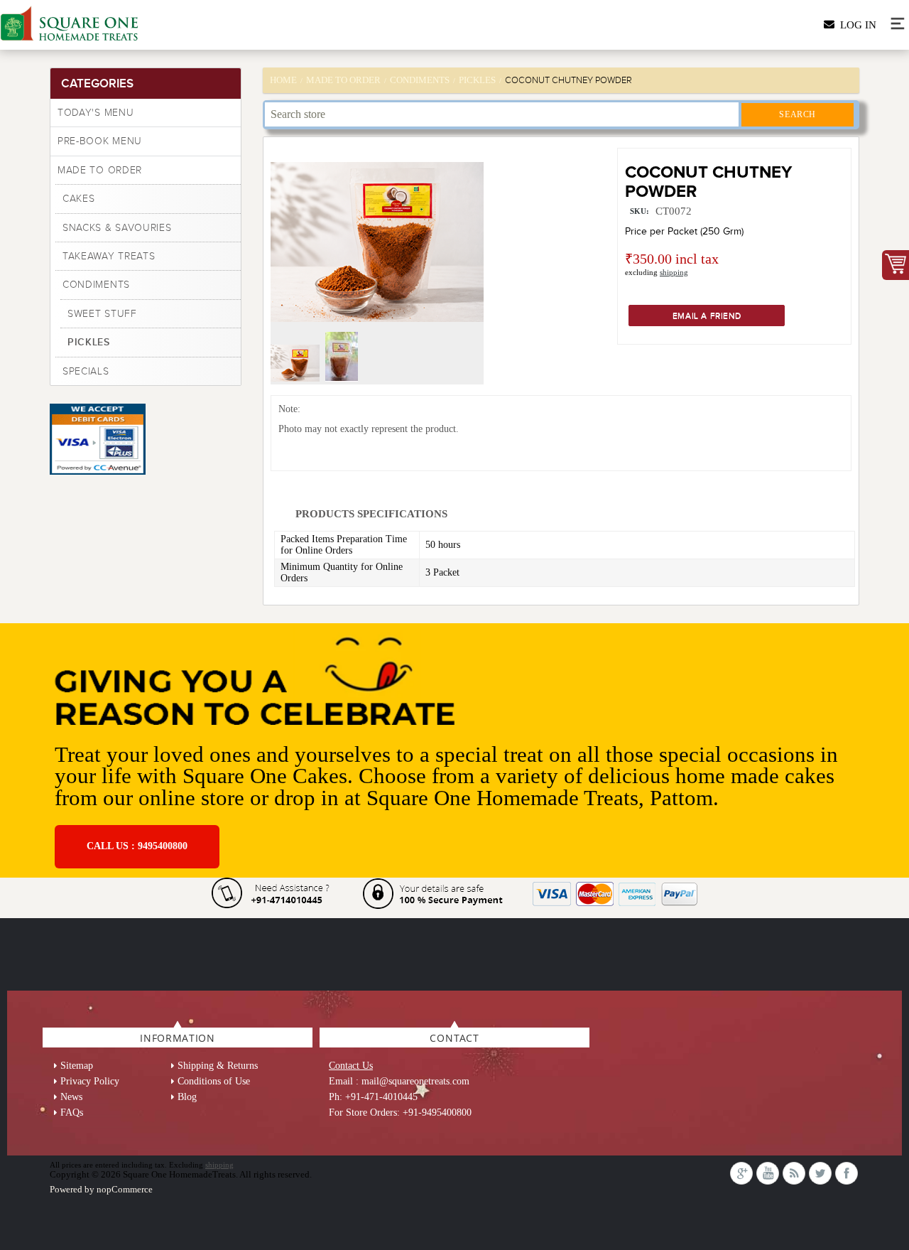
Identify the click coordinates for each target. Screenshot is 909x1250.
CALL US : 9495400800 (137, 846)
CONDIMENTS (96, 284)
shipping (674, 272)
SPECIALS (85, 371)
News (71, 1097)
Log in (855, 25)
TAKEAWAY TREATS (109, 256)
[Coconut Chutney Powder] (297, 378)
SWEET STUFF (102, 313)
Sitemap (76, 1065)
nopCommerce (125, 1189)
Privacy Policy (89, 1081)
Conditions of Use (214, 1081)
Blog (187, 1097)
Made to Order (100, 170)
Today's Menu (96, 112)
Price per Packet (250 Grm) (684, 231)
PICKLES (88, 341)
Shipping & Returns (218, 1065)
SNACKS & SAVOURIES (117, 227)
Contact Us (351, 1065)
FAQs (71, 1112)
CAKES (78, 198)
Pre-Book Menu (100, 141)
